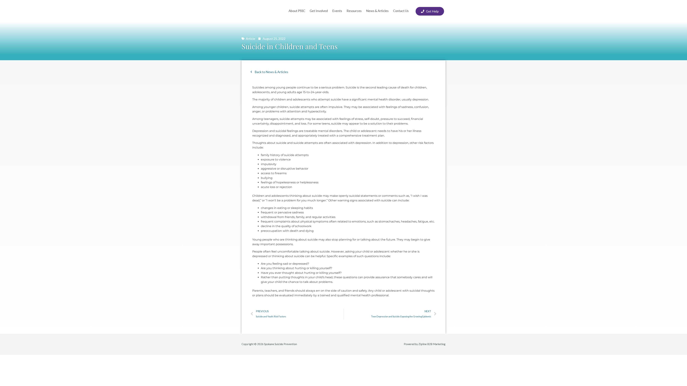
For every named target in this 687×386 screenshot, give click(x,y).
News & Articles (377, 10)
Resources (354, 10)
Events (337, 10)
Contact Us (401, 10)
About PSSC (297, 10)
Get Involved (319, 10)
